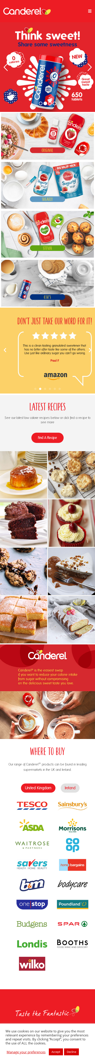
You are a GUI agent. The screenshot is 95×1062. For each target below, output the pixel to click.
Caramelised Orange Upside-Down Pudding (24, 466)
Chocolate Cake (23, 514)
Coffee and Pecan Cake (71, 562)
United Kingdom (38, 788)
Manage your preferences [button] (26, 1052)
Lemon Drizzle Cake (71, 611)
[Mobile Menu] (90, 11)
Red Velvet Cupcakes (71, 514)
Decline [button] (71, 1052)
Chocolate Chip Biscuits (23, 562)
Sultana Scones (72, 466)
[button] (5, 350)
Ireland (70, 788)
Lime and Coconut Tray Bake (23, 611)
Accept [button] (55, 1052)
